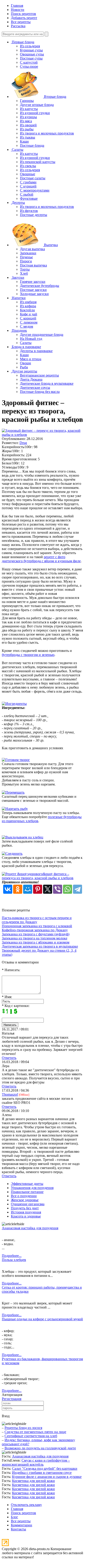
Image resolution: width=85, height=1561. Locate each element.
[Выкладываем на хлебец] (22, 837)
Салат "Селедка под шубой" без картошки (44, 1468)
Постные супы (31, 58)
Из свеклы (28, 166)
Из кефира (28, 306)
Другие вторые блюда (37, 105)
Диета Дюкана (31, 379)
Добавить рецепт (24, 18)
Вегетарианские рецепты (39, 375)
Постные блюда (32, 145)
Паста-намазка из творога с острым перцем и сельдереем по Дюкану (37, 920)
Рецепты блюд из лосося (23, 1428)
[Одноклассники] (17, 889)
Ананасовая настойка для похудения (30, 1228)
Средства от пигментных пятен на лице (35, 1432)
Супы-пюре (29, 66)
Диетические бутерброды (39, 286)
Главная (17, 5)
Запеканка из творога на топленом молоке (34, 938)
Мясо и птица (30, 359)
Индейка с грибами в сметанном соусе (42, 1473)
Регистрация (11, 1399)
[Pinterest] (37, 889)
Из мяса (26, 121)
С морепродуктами (34, 190)
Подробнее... (12, 1256)
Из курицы (28, 117)
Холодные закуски (34, 294)
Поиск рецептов (23, 14)
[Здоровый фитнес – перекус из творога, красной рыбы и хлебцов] (42, 435)
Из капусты (29, 109)
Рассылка (18, 26)
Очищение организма (27, 1204)
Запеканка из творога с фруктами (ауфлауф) (35, 934)
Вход (6, 1416)
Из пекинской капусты (37, 162)
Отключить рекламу (26, 1505)
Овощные (27, 174)
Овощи (25, 363)
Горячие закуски (32, 281)
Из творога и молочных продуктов (47, 133)
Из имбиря (28, 302)
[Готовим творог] (16, 760)
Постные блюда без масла (40, 392)
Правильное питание (27, 1192)
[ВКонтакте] (7, 889)
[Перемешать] (13, 792)
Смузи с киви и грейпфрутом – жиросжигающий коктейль (36, 1462)
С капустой (29, 62)
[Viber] (57, 889)
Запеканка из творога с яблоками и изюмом (35, 942)
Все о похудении (24, 1196)
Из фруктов (29, 211)
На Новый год (31, 339)
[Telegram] (77, 889)
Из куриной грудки (35, 113)
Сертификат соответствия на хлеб (31, 1436)
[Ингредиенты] (14, 704)
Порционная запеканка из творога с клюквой (37, 926)
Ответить (9, 1058)
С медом (26, 326)
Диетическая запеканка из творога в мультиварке (40, 946)
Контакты (18, 1529)
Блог (14, 1517)
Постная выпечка (33, 265)
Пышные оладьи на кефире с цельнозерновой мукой (42, 1319)
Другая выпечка (32, 249)
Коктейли (27, 310)
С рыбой (26, 194)
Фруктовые (29, 198)
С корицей (28, 318)
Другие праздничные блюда (41, 334)
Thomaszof (10, 1094)
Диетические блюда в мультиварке (46, 383)
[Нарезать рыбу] (15, 809)
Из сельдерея (30, 46)
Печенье (26, 257)
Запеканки (28, 253)
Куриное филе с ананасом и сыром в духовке (47, 1477)
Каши (24, 141)
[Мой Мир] (27, 889)
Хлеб (24, 273)
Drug (23, 443)
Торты (25, 269)
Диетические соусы (35, 387)
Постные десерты (33, 215)
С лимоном (28, 322)
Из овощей (28, 125)
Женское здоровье (25, 1200)
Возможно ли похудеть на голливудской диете (40, 1448)
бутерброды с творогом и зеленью (28, 655)
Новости (17, 10)
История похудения (26, 1212)
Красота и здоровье (26, 1216)
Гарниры (27, 101)
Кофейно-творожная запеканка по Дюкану (35, 930)
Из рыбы (27, 129)
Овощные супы (32, 54)
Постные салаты (32, 178)
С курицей (28, 186)
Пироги (26, 261)
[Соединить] (12, 853)
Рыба (24, 367)
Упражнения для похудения (32, 1188)
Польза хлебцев (14, 1260)
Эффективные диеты (27, 1184)
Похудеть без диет (25, 1208)
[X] (47, 889)
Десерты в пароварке (36, 351)
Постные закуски (33, 290)
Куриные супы (31, 50)
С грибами (28, 182)
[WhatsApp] (67, 889)
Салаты (26, 343)
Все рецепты (21, 22)
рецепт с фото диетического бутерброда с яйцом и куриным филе (41, 559)
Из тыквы (27, 137)
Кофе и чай (28, 314)
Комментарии (21, 1525)
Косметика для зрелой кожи (33, 1481)
